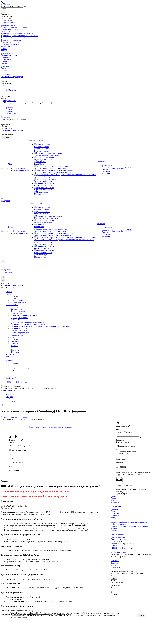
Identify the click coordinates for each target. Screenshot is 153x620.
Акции (113, 498)
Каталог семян (16, 309)
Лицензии (115, 515)
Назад (15, 296)
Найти (114, 578)
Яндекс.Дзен (11, 113)
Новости (114, 509)
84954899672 (7, 75)
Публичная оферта (118, 524)
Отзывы (114, 511)
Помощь (114, 530)
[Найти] (3, 11)
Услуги (13, 298)
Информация (116, 518)
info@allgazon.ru (9, 101)
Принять (141, 615)
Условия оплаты (117, 535)
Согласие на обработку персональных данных (129, 522)
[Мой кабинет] (2, 265)
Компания (15, 341)
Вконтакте (10, 107)
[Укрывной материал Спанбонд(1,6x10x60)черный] (56, 427)
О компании (116, 507)
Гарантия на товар (118, 539)
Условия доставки (118, 537)
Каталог (114, 496)
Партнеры (115, 513)
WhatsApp (10, 111)
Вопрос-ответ (116, 541)
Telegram (9, 109)
